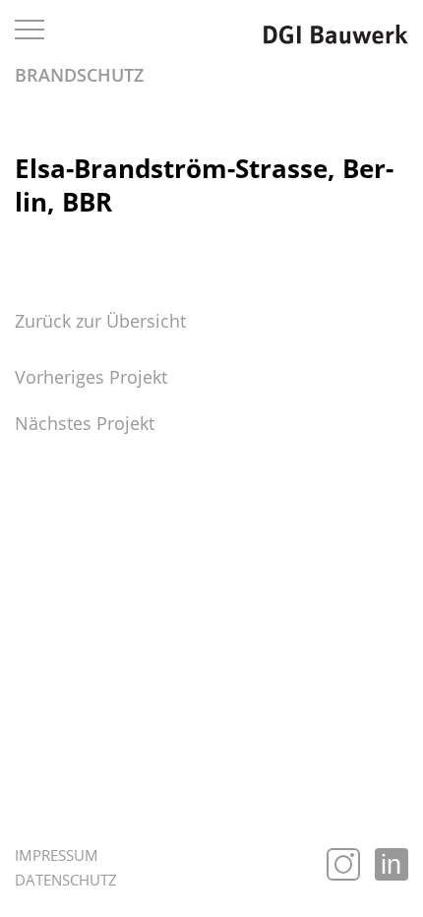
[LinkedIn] (391, 864)
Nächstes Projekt (84, 423)
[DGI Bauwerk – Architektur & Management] (336, 33)
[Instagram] (343, 864)
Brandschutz (79, 75)
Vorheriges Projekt (91, 377)
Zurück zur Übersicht (100, 321)
